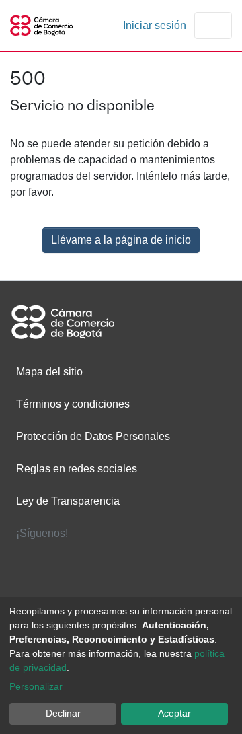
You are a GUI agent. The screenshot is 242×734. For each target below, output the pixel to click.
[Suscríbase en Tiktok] (197, 586)
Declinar (63, 713)
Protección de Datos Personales (93, 436)
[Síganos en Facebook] (44, 558)
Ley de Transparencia (68, 501)
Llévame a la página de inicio (121, 240)
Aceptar (174, 713)
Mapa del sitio (49, 371)
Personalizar (36, 686)
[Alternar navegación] (213, 25)
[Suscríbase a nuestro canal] (44, 586)
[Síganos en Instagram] (121, 586)
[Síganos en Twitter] (121, 558)
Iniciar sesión (156, 25)
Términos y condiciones (73, 404)
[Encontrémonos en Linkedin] (197, 558)
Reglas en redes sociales (76, 468)
